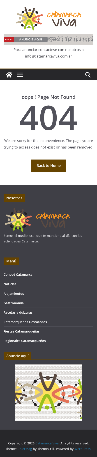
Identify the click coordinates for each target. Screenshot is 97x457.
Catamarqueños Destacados (25, 322)
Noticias (10, 284)
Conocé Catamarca (18, 274)
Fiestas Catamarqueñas (21, 331)
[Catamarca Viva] (9, 74)
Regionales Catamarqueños (25, 341)
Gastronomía (14, 303)
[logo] (37, 209)
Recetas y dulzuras (18, 312)
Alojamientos (14, 293)
